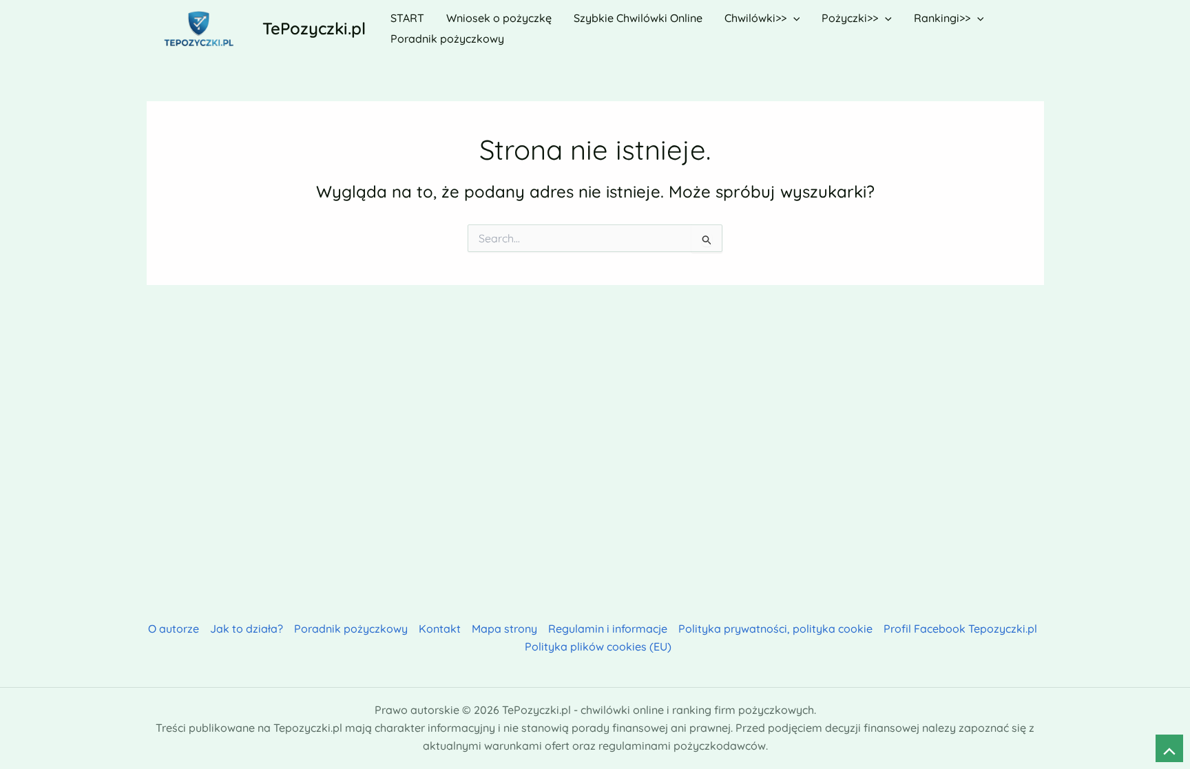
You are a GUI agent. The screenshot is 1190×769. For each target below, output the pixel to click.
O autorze (173, 628)
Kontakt (440, 628)
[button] (793, 18)
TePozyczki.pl (314, 28)
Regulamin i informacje (607, 628)
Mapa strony (504, 628)
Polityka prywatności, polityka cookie (775, 628)
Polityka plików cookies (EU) (598, 646)
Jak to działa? (246, 628)
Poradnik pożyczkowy (351, 628)
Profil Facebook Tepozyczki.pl (960, 628)
